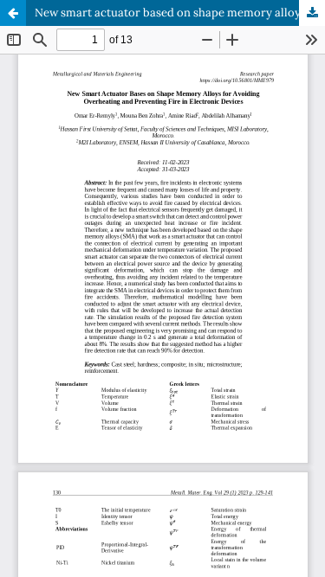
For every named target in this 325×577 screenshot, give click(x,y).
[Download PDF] (312, 13)
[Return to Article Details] (13, 13)
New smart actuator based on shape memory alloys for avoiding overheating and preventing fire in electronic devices (180, 12)
